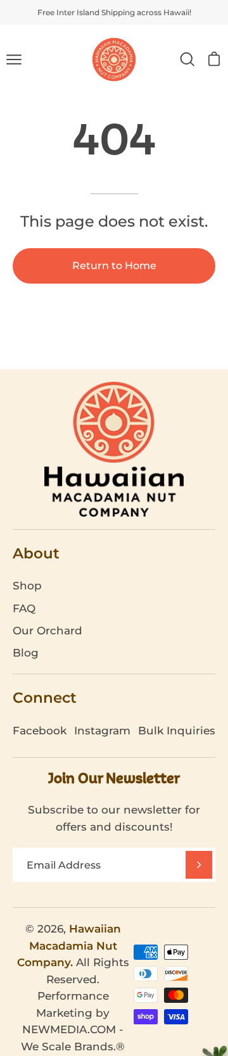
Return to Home (114, 266)
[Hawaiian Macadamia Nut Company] (114, 59)
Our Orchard (47, 630)
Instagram (102, 730)
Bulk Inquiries (176, 730)
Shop (27, 585)
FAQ (24, 608)
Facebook (39, 730)
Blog (26, 652)
